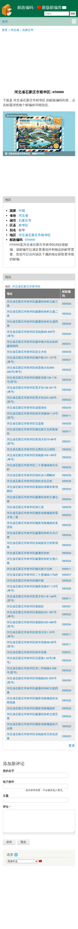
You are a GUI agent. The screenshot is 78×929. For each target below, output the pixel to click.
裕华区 (23, 225)
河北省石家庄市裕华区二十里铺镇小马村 (32, 574)
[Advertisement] (39, 60)
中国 (22, 210)
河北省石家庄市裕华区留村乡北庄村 (29, 481)
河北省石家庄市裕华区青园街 (25, 606)
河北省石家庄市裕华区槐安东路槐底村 (31, 708)
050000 (30, 239)
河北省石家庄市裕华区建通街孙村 (28, 553)
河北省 (23, 215)
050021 (66, 359)
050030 (66, 334)
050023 (66, 369)
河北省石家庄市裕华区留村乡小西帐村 (31, 475)
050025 (66, 423)
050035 (66, 352)
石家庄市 (25, 220)
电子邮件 (8, 782)
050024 (66, 303)
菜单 (5, 21)
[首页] (8, 10)
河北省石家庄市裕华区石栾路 (25, 423)
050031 (66, 344)
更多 (72, 745)
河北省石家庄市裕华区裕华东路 (27, 652)
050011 (66, 415)
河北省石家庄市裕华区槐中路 (25, 580)
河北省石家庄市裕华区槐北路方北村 (29, 569)
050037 (66, 574)
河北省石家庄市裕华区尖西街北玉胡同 (31, 449)
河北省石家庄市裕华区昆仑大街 (27, 352)
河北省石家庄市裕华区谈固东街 (27, 407)
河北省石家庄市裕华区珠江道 (25, 507)
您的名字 (8, 771)
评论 (7, 806)
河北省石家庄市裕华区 (35, 235)
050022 (66, 389)
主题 (6, 795)
